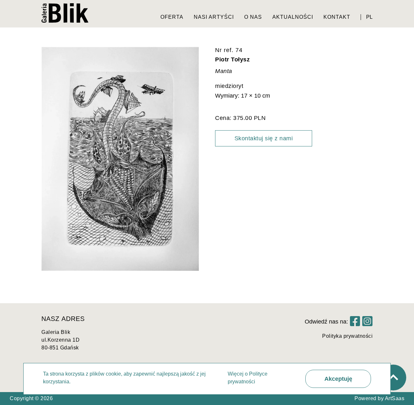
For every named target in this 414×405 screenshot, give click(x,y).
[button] (338, 379)
